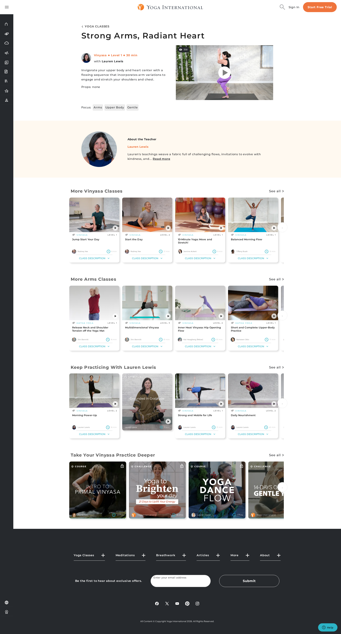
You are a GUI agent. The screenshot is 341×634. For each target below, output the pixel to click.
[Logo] (170, 7)
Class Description (92, 258)
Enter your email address (169, 577)
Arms (98, 107)
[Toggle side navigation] (6, 7)
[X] (167, 603)
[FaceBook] (157, 603)
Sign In (294, 7)
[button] (115, 228)
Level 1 (116, 55)
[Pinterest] (187, 603)
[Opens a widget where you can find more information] (327, 627)
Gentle (132, 107)
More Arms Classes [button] (93, 279)
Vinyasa (100, 55)
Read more (161, 159)
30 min (131, 55)
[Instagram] (197, 603)
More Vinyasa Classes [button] (97, 191)
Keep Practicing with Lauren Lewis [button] (113, 367)
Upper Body (114, 107)
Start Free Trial (320, 7)
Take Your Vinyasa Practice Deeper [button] (113, 455)
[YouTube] (177, 603)
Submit (249, 581)
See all (275, 191)
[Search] (282, 7)
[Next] (282, 227)
